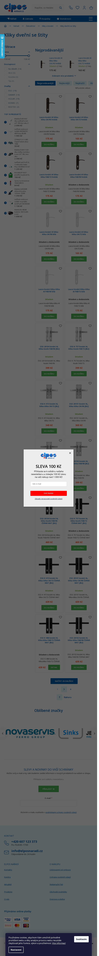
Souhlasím (81, 939)
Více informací (59, 943)
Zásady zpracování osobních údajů (48, 499)
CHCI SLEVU (48, 493)
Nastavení (16, 949)
